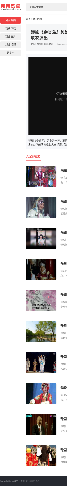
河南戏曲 (10, 6)
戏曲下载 (10, 28)
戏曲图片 (10, 36)
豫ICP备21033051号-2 (29, 481)
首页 (28, 19)
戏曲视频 (10, 44)
